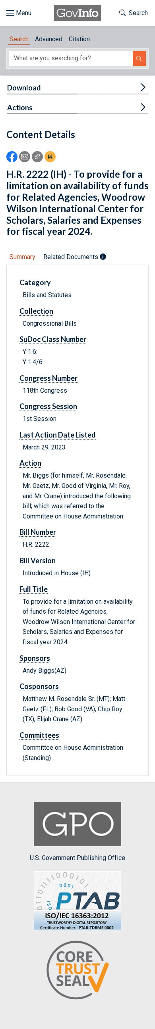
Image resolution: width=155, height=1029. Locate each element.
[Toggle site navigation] (18, 13)
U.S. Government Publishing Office (77, 858)
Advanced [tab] (48, 39)
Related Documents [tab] (71, 257)
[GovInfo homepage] (77, 13)
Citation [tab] (79, 39)
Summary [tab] (22, 257)
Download (24, 87)
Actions (20, 107)
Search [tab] (19, 39)
